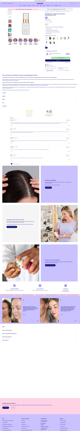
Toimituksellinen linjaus (64, 428)
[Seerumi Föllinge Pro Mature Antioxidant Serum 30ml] (57, 38)
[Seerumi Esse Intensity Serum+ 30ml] (64, 38)
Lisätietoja (4, 106)
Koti (45, 11)
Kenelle (3, 96)
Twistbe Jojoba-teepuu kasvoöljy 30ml (55, 53)
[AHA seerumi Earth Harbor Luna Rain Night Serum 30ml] (57, 42)
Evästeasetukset (5, 428)
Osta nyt (57, 60)
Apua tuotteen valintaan (7, 330)
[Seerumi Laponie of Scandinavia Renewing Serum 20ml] (46, 42)
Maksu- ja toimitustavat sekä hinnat (9, 333)
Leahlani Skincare (48, 19)
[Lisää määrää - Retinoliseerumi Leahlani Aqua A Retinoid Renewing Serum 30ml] (49, 58)
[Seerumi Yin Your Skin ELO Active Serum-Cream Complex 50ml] (50, 42)
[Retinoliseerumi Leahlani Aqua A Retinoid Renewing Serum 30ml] (46, 38)
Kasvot (48, 11)
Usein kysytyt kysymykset (7, 424)
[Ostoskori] (77, 3)
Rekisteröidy (55, 9)
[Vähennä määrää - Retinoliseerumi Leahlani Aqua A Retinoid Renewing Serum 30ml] (46, 58)
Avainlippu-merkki (63, 422)
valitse (28, 9)
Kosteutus (50, 11)
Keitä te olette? (5, 340)
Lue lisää (4, 92)
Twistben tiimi (62, 426)
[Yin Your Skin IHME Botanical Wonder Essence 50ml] (53, 42)
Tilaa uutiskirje (4, 422)
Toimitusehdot (24, 428)
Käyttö (3, 99)
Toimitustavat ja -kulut (25, 426)
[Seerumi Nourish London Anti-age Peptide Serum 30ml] (68, 38)
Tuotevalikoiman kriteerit (6, 430)
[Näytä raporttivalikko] (68, 125)
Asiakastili (23, 420)
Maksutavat (24, 424)
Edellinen (12, 24)
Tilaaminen (23, 422)
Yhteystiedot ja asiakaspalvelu (7, 426)
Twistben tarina (62, 424)
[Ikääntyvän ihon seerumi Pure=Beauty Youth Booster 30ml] (50, 38)
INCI (3, 102)
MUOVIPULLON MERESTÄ (49, 70)
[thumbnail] (10, 12)
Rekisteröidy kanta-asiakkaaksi (7, 420)
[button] (20, 6)
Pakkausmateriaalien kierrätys (27, 430)
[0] (72, 3)
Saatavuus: (47, 64)
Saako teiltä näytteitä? (6, 336)
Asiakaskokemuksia (63, 430)
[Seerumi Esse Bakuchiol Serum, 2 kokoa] (53, 38)
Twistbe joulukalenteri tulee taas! (40, 0)
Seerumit (54, 11)
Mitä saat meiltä (63, 420)
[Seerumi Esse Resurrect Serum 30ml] (61, 38)
